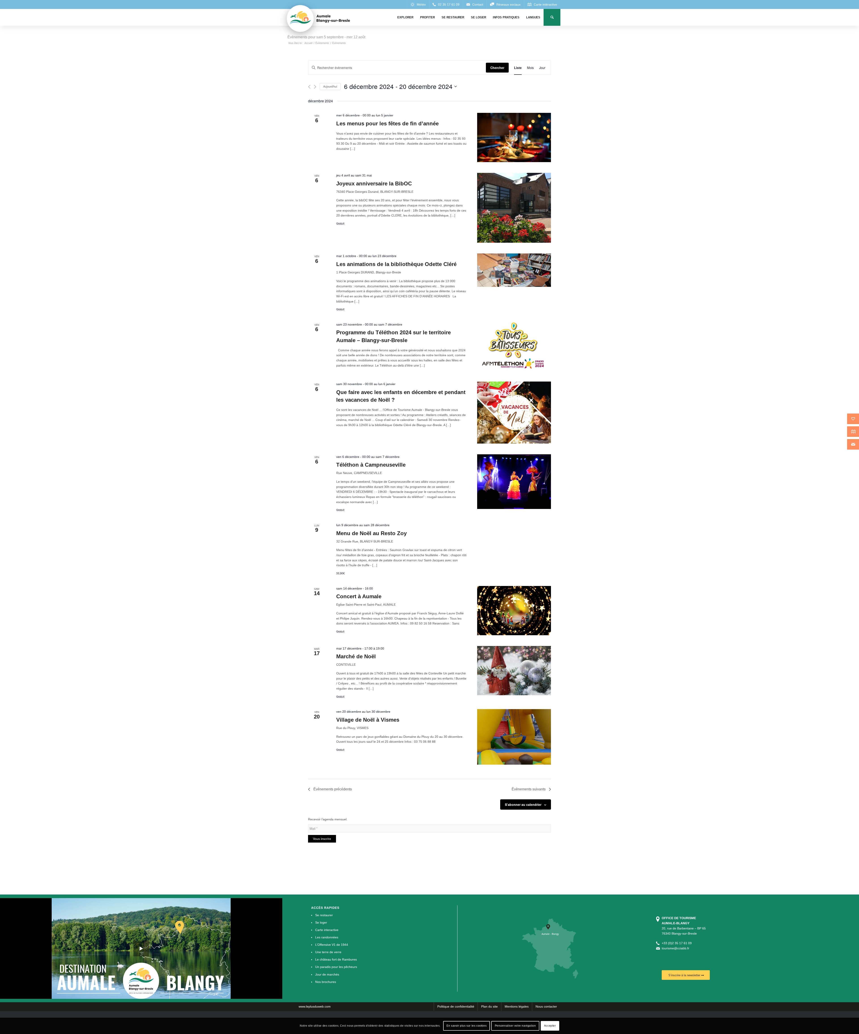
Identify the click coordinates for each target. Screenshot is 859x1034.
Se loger (321, 922)
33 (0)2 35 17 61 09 (677, 943)
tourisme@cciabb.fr (675, 948)
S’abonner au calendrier (523, 804)
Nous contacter (546, 1006)
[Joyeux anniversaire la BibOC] (514, 208)
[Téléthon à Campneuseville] (514, 481)
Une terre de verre (328, 952)
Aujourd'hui (330, 86)
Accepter (550, 1025)
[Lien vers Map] (542, 4)
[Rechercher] (552, 17)
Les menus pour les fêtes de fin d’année (387, 123)
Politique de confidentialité (455, 1006)
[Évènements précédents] (309, 87)
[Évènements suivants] (315, 87)
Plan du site (489, 1006)
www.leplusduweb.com (315, 1006)
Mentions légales (517, 1006)
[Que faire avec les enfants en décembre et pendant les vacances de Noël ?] (514, 413)
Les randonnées (326, 937)
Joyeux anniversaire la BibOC (374, 183)
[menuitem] (405, 17)
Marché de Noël (356, 656)
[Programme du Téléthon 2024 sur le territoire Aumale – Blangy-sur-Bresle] (514, 346)
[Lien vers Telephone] (446, 4)
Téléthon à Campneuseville (371, 465)
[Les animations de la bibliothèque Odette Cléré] (514, 270)
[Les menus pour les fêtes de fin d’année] (514, 137)
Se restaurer (324, 915)
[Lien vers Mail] (475, 4)
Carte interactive (326, 930)
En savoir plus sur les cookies (467, 1025)
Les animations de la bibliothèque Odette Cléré (396, 264)
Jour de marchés (327, 974)
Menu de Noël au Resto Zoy (371, 533)
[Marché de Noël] (514, 670)
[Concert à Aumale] (514, 610)
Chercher (497, 67)
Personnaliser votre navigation (515, 1025)
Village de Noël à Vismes (367, 720)
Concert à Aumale (358, 596)
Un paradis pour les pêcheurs (336, 967)
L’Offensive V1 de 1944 (331, 944)
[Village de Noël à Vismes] (514, 737)
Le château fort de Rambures (336, 959)
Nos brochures (325, 982)
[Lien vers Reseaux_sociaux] (505, 4)
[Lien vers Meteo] (418, 4)
